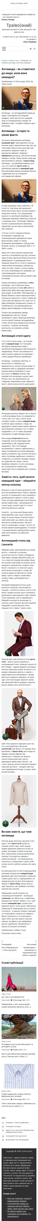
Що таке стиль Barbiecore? (13, 997)
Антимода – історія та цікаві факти (17, 1122)
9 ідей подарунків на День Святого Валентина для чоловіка (16, 1095)
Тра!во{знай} (19, 25)
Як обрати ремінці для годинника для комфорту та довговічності (19, 1213)
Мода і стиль (14, 60)
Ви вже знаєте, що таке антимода (17, 1140)
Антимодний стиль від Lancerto (16, 1136)
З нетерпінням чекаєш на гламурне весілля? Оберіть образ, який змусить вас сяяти (20, 1206)
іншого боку (16, 933)
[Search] (34, 49)
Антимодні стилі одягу (13, 1126)
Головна (4, 60)
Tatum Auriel (7, 84)
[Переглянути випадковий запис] (30, 49)
